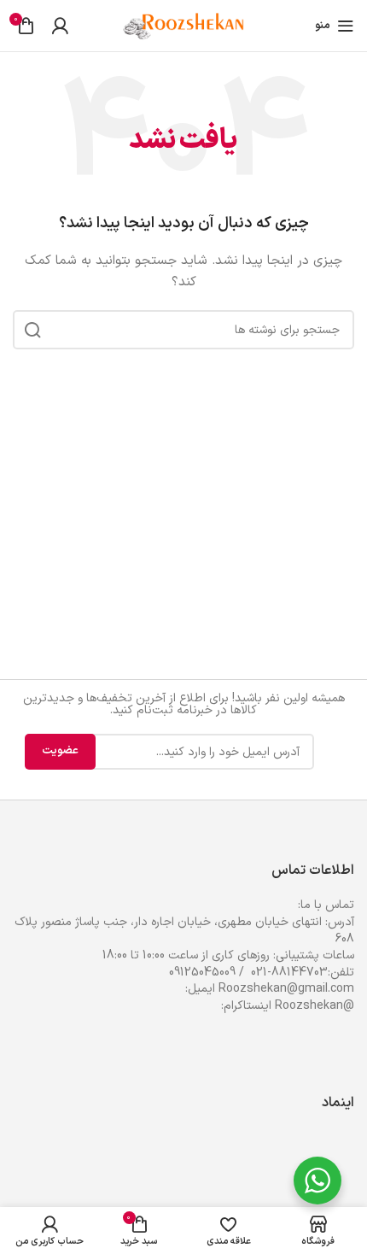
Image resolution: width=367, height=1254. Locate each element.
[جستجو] (32, 329)
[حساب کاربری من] (60, 26)
